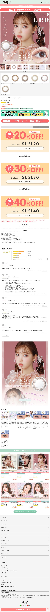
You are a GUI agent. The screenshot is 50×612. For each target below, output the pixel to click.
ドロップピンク (35, 476)
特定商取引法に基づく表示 (6, 582)
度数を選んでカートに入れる (24, 609)
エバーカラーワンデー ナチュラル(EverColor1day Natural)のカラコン (9, 503)
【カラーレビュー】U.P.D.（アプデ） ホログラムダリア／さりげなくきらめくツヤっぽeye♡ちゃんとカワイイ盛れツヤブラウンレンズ (5, 443)
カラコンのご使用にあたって (6, 568)
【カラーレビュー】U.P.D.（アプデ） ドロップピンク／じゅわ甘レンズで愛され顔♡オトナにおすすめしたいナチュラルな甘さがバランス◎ (20, 423)
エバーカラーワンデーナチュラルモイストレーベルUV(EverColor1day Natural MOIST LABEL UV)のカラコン (25, 503)
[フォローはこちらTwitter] (23, 605)
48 (7, 102)
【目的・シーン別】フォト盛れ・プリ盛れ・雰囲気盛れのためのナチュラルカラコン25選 (12, 422)
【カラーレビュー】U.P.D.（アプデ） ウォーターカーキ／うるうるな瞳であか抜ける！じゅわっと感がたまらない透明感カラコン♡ (44, 423)
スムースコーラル (4, 504)
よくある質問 (3, 567)
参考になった (44, 270)
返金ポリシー (3, 584)
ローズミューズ (19, 504)
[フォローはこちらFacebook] (25, 605)
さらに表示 (25, 399)
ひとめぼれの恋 (35, 504)
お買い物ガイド (4, 565)
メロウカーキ (3, 476)
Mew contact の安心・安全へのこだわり (8, 570)
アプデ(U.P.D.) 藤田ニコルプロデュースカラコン (11, 97)
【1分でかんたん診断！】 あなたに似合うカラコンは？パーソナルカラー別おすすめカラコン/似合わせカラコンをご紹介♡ (4, 423)
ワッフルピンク (19, 476)
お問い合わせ (3, 572)
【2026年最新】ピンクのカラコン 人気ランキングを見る (25, 511)
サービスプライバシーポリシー (7, 580)
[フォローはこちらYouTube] (28, 605)
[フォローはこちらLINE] (20, 605)
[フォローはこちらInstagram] (21, 605)
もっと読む (6, 335)
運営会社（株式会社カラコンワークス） (8, 586)
